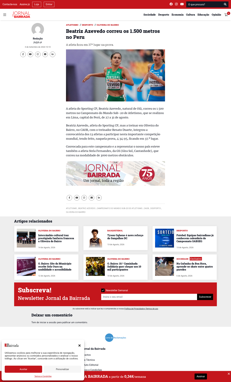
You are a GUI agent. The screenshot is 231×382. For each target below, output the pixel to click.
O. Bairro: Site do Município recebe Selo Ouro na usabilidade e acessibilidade (55, 266)
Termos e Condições (43, 376)
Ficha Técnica (87, 359)
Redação (38, 38)
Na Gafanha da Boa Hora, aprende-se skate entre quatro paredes (194, 266)
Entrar (49, 4)
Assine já (25, 4)
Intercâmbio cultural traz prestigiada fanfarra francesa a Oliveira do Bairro (56, 238)
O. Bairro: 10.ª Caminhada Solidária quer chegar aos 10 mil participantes (124, 266)
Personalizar (62, 369)
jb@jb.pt (37, 42)
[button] (79, 345)
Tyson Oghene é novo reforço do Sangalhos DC (125, 237)
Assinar (201, 376)
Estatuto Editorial (88, 364)
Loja (36, 4)
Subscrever (205, 296)
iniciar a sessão (48, 322)
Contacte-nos (10, 4)
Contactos (85, 354)
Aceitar (23, 369)
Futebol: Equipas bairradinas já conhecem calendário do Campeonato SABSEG (195, 238)
